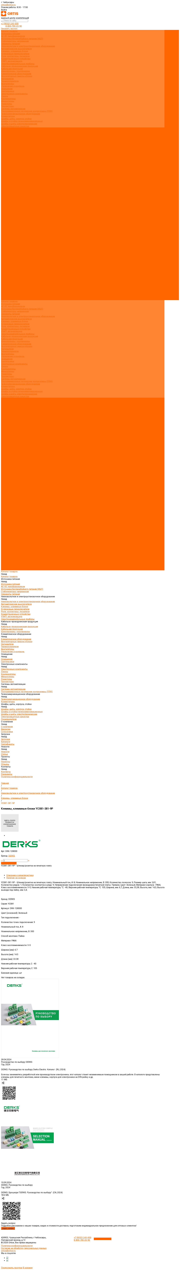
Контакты (6, 294)
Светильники (7, 91)
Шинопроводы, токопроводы (15, 71)
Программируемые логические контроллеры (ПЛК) (27, 111)
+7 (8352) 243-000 (9, 23)
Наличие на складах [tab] (16, 878)
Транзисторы (7, 106)
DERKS (11, 856)
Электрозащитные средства (15, 126)
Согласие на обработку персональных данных (24, 1248)
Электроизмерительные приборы (18, 63)
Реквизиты (6, 161)
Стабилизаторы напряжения (15, 41)
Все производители (10, 131)
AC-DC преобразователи (13, 36)
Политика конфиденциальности (17, 163)
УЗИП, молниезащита (11, 61)
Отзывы (5, 156)
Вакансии (5, 136)
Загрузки (5, 276)
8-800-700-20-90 (14, 26)
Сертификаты (7, 146)
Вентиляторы (7, 83)
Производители (8, 266)
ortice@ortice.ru (8, 5)
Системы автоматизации (13, 108)
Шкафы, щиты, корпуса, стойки (16, 118)
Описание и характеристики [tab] (19, 875)
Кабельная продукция (12, 68)
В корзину (28, 1267)
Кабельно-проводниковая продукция (19, 66)
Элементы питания (10, 43)
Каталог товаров (9, 168)
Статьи (4, 151)
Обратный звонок (102, 1239)
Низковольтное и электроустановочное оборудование (28, 46)
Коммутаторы (8, 116)
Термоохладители (10, 81)
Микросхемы (7, 101)
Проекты (5, 289)
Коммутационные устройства (15, 58)
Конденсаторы (8, 98)
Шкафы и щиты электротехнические (19, 123)
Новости (5, 284)
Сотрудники (7, 138)
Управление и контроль (12, 86)
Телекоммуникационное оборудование (20, 113)
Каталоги (5, 143)
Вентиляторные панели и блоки (16, 76)
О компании (7, 269)
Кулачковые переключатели (15, 53)
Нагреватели (7, 78)
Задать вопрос (8, 1228)
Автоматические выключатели (16, 48)
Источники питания (10, 33)
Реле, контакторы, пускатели (15, 56)
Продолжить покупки (11, 1267)
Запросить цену (8, 863)
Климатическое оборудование (16, 73)
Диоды (4, 96)
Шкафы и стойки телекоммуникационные (22, 121)
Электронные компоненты (14, 93)
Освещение (7, 88)
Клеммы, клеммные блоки (14, 51)
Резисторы (6, 103)
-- (2, 860)
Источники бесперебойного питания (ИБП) (22, 38)
